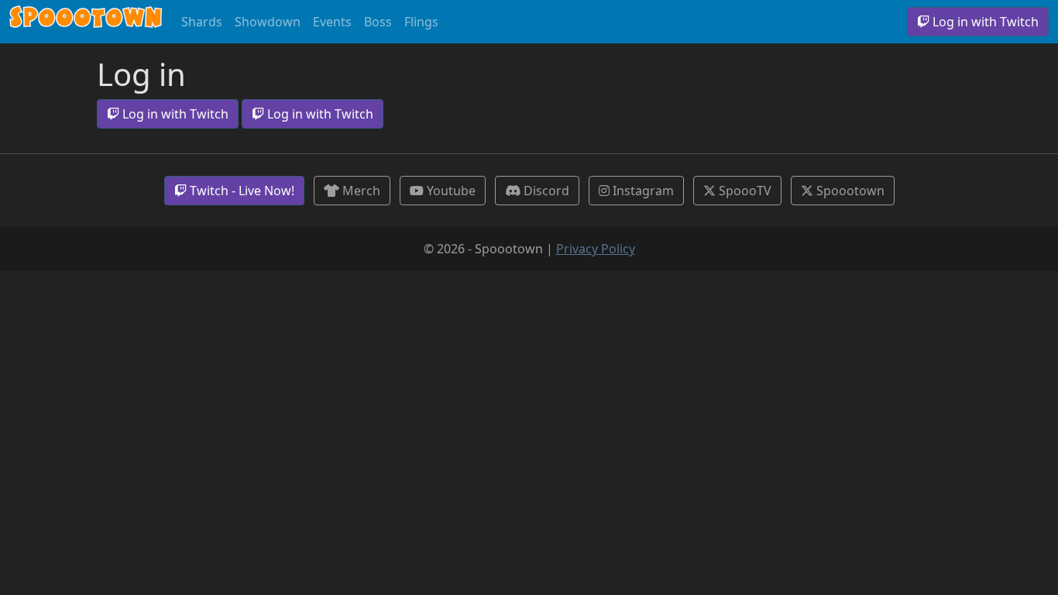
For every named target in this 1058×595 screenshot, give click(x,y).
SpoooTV (743, 190)
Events (332, 21)
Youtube (450, 190)
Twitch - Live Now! (240, 190)
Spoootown (86, 22)
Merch (359, 190)
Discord (544, 190)
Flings (421, 21)
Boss (378, 21)
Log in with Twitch (984, 21)
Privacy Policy (595, 248)
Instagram (642, 190)
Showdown (268, 21)
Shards (201, 21)
